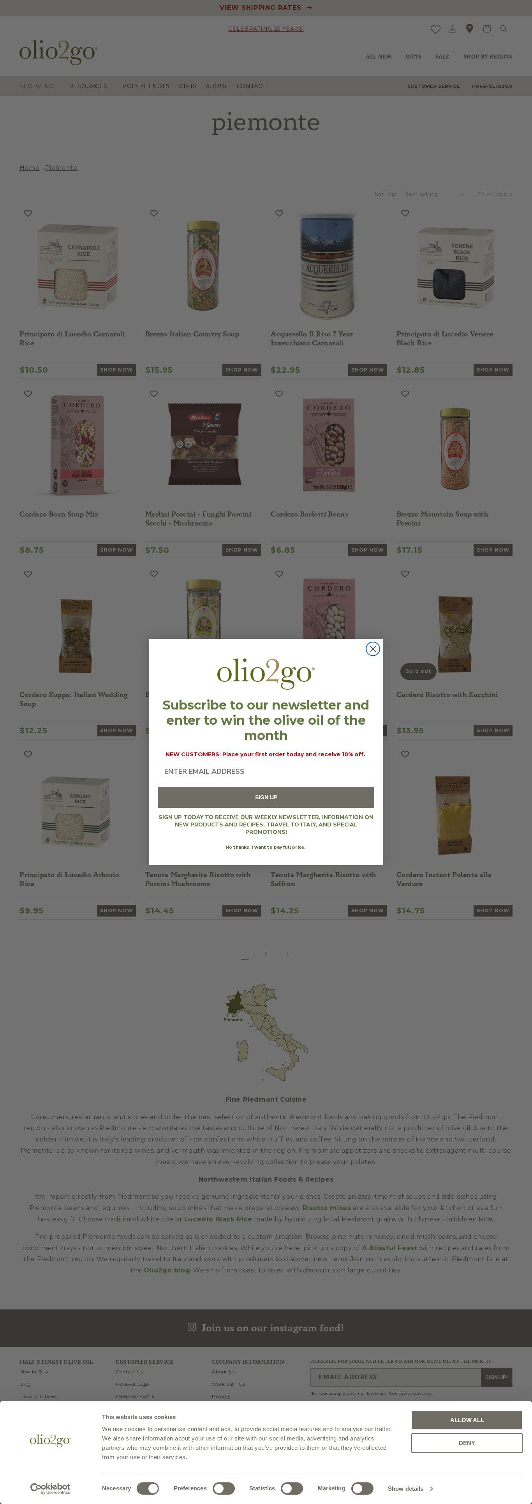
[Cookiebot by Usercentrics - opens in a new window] (50, 1489)
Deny (467, 1443)
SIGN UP (266, 797)
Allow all (467, 1420)
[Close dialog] (373, 649)
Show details (405, 1488)
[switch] (224, 1488)
